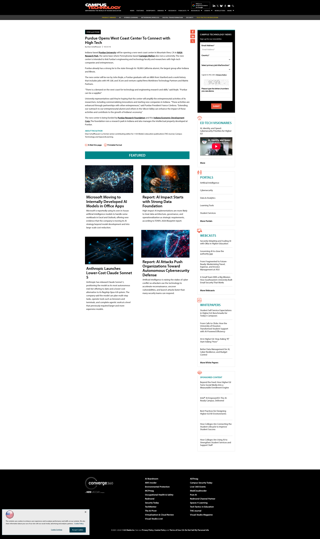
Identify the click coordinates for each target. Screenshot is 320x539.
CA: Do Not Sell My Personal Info (195, 530)
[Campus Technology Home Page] (103, 7)
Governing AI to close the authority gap (212, 252)
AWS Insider (150, 482)
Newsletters (220, 11)
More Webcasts (207, 290)
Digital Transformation (172, 17)
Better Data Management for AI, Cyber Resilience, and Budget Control (215, 352)
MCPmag (149, 490)
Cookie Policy (160, 530)
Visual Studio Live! (154, 518)
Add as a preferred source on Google (202, 5)
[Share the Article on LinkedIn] (192, 36)
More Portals (206, 221)
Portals (206, 177)
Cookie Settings (56, 530)
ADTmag (194, 478)
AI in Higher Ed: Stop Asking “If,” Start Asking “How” (214, 340)
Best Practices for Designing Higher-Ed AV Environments (213, 412)
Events (207, 11)
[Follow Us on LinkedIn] (214, 5)
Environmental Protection (157, 486)
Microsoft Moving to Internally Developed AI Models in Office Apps (106, 201)
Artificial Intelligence (209, 182)
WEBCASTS (208, 235)
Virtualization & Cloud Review (159, 514)
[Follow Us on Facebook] (225, 6)
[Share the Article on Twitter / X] (192, 41)
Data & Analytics (207, 197)
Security (189, 17)
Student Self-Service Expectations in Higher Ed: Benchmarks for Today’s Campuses (216, 313)
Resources (195, 11)
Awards (161, 11)
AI (120, 17)
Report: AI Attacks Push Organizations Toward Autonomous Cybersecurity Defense (165, 268)
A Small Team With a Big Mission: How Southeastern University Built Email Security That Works (216, 280)
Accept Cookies (77, 530)
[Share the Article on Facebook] (192, 31)
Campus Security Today (201, 482)
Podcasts (182, 11)
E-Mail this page (95, 145)
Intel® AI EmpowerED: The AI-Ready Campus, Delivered (213, 399)
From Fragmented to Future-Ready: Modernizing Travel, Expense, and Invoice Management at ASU (213, 265)
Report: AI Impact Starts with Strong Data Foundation (162, 201)
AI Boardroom (151, 478)
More (229, 11)
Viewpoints (150, 11)
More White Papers (209, 362)
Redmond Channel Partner (202, 498)
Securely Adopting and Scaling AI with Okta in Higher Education (215, 242)
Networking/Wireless (150, 17)
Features (140, 11)
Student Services (208, 213)
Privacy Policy (221, 75)
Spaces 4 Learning (199, 502)
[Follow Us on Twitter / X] (218, 6)
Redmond (149, 498)
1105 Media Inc (128, 530)
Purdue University (107, 52)
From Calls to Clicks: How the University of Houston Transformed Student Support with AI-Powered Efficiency (214, 327)
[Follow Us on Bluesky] (221, 6)
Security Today (152, 502)
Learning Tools (207, 205)
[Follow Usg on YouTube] (229, 6)
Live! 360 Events (198, 486)
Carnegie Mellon (147, 55)
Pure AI (193, 494)
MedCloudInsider (198, 490)
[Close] (85, 512)
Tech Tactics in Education (202, 506)
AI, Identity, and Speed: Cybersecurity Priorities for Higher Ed (216, 131)
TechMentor (150, 506)
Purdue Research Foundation (131, 117)
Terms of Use (175, 530)
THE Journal (195, 510)
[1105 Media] (100, 506)
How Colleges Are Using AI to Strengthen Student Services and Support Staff (215, 442)
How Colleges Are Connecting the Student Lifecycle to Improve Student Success (216, 427)
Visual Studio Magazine (201, 514)
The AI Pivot (150, 510)
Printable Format (114, 145)
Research (172, 11)
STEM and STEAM (93, 32)
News (132, 11)
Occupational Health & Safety (159, 494)
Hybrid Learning (131, 17)
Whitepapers (210, 305)
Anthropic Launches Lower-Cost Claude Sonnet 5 (109, 273)
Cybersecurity (206, 190)
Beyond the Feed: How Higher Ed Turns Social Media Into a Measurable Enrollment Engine (215, 385)
